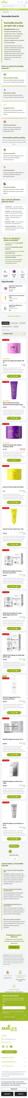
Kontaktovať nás (14, 947)
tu (19, 1085)
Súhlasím (20, 1094)
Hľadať (24, 6)
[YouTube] (11, 1046)
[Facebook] (3, 1046)
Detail (14, 460)
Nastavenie (14, 1089)
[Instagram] (6, 1046)
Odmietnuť (7, 1094)
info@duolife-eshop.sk (10, 1039)
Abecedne (16, 326)
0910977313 (8, 1042)
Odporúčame (5, 323)
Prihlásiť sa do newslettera (9, 1017)
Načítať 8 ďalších (14, 846)
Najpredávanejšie (7, 326)
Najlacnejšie (14, 323)
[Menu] (26, 2)
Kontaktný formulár (9, 1051)
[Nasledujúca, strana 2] (14, 851)
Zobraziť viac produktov (14, 316)
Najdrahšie (22, 323)
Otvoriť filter (7, 333)
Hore (15, 858)
